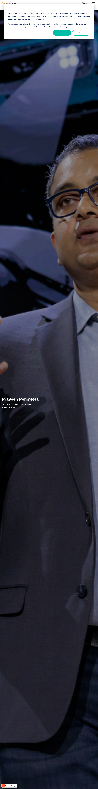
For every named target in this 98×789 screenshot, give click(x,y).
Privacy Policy (38, 19)
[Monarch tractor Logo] (9, 3)
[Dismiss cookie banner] (89, 9)
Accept (62, 33)
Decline (81, 33)
